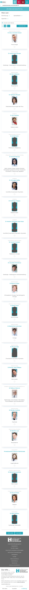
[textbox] (7, 15)
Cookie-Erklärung (14, 560)
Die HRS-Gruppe (14, 548)
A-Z (8, 26)
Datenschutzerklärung (14, 558)
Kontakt (14, 556)
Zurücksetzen (22, 25)
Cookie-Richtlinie (21, 582)
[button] (27, 2)
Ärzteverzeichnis (14, 9)
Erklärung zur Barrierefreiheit (14, 565)
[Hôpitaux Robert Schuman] (14, 540)
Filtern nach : (5, 13)
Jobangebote (14, 554)
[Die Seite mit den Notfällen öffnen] (23, 2)
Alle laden (19, 533)
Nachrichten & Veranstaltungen (14, 552)
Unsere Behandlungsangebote (10, 5)
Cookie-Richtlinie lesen (5, 584)
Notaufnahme (14, 546)
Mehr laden (10, 533)
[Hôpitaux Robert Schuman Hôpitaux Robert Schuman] (3, 2)
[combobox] (7, 15)
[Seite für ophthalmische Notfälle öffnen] (19, 2)
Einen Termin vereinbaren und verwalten (14, 550)
